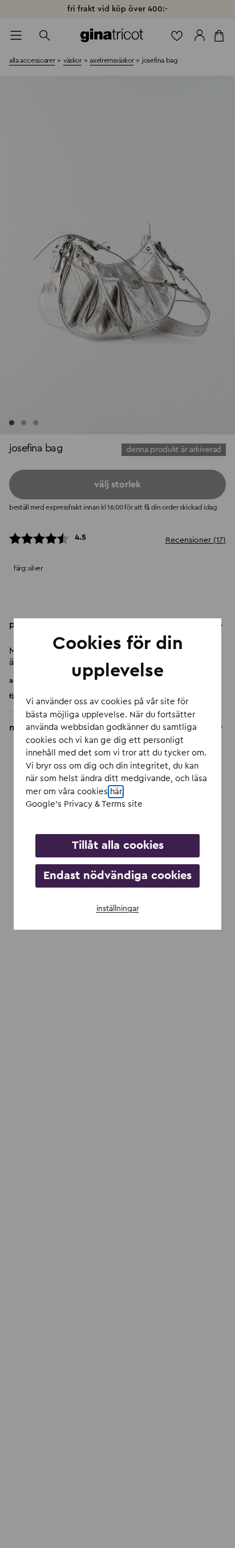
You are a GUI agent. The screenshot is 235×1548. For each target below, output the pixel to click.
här (115, 791)
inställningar (117, 909)
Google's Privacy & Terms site (84, 804)
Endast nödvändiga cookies (117, 875)
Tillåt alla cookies (118, 845)
